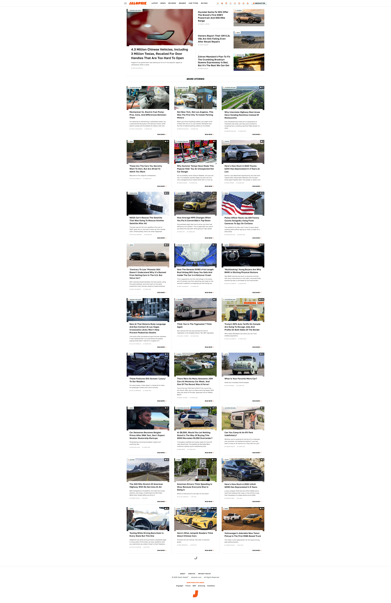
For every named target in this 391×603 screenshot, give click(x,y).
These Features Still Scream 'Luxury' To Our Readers (148, 380)
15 (215, 245)
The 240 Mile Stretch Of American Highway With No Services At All (146, 485)
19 (215, 354)
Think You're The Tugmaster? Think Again (194, 325)
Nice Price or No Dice (183, 408)
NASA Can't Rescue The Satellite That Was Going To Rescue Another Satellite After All (147, 220)
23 (167, 245)
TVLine (188, 586)
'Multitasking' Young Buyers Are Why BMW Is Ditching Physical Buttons (243, 271)
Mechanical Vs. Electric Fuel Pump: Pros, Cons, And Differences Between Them (148, 115)
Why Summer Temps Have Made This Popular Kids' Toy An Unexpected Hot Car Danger (195, 169)
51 (263, 354)
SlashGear (211, 586)
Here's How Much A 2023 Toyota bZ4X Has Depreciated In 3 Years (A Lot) (242, 169)
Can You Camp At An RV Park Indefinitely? (239, 434)
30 (167, 508)
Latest (155, 3)
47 (215, 408)
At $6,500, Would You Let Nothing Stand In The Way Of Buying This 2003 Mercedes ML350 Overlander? (195, 435)
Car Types (193, 3)
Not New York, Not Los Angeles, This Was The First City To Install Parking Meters (195, 115)
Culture (179, 299)
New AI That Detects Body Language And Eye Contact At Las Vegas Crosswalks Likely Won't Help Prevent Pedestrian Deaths (148, 328)
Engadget (179, 586)
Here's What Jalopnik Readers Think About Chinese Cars (195, 534)
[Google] (243, 3)
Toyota (227, 141)
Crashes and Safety (136, 10)
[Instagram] (239, 3)
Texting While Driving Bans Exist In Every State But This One (147, 534)
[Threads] (234, 3)
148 (262, 299)
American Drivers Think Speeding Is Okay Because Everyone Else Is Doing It (194, 487)
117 (215, 459)
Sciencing (201, 586)
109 (214, 508)
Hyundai (239, 10)
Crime (131, 508)
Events (179, 354)
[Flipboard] (226, 3)
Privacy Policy (204, 573)
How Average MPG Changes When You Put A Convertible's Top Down (194, 219)
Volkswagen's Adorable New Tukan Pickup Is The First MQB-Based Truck (243, 534)
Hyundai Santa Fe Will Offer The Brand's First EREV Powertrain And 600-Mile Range (213, 16)
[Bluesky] (222, 3)
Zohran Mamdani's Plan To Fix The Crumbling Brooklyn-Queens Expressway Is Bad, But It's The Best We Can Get (214, 61)
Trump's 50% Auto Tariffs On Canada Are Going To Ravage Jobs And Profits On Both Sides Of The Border (242, 327)
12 (167, 193)
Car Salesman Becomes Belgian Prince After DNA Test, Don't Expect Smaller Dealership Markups (147, 435)
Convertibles (181, 193)
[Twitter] (230, 3)
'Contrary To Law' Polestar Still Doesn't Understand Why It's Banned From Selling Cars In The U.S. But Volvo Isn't (148, 273)
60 (167, 141)
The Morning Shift (230, 299)
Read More (161, 134)
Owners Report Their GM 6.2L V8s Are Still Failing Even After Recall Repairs (214, 38)
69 (167, 459)
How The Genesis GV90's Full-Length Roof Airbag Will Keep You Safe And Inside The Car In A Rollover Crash (195, 272)
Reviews (172, 3)
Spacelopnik (133, 193)
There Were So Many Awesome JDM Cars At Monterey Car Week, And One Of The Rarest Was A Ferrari (195, 381)
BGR (194, 586)
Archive (191, 573)
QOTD (131, 141)
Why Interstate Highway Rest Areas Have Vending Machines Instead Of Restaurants (242, 115)
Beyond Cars (240, 55)
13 (263, 87)
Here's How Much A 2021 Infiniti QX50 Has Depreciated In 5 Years (241, 485)
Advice (227, 459)
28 (263, 508)
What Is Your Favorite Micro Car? (241, 378)
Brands (182, 3)
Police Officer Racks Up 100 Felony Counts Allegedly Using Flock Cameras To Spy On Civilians (242, 221)
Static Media (182, 577)
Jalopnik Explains (135, 87)
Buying (204, 3)
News (163, 3)
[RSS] (247, 3)
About (182, 573)
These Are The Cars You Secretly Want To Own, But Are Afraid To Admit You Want (146, 169)
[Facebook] (217, 3)
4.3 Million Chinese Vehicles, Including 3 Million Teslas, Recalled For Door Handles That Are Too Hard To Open (159, 54)
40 (263, 193)
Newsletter (260, 3)
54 (263, 245)
